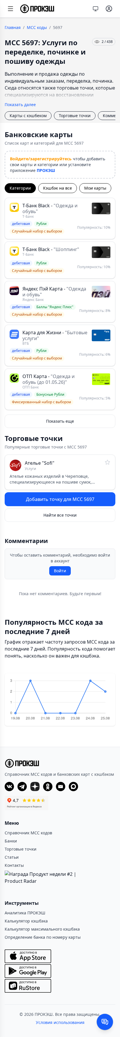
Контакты (14, 865)
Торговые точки (75, 115)
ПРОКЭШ (46, 170)
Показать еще (60, 421)
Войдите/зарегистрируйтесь (41, 158)
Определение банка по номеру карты (43, 937)
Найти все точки (60, 515)
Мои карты (95, 188)
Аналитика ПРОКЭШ (25, 913)
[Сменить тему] (95, 8)
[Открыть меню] (10, 8)
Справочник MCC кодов (28, 833)
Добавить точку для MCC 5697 (60, 499)
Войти (60, 570)
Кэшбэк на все (57, 188)
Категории (20, 188)
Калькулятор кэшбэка (26, 921)
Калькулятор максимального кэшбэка (42, 929)
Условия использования (60, 1022)
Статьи (12, 857)
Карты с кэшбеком (28, 115)
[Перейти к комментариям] (105, 1022)
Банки (11, 841)
